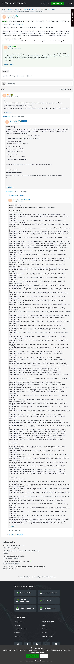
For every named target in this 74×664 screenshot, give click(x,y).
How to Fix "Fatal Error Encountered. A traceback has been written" (24, 566)
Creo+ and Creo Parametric (28, 9)
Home (3, 9)
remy (9, 46)
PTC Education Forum (9, 569)
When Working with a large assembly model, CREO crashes (21, 551)
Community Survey (72, 18)
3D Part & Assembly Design (45, 9)
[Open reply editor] (37, 83)
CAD (16, 9)
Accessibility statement (49, 577)
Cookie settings (36, 577)
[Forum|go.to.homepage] (15, 3)
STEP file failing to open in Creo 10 (14, 545)
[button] (2, 4)
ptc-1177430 (10, 16)
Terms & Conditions (24, 577)
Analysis (5, 553)
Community (10, 9)
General (5, 71)
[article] (37, 106)
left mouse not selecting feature (13, 556)
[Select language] (48, 3)
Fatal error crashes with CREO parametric (16, 561)
